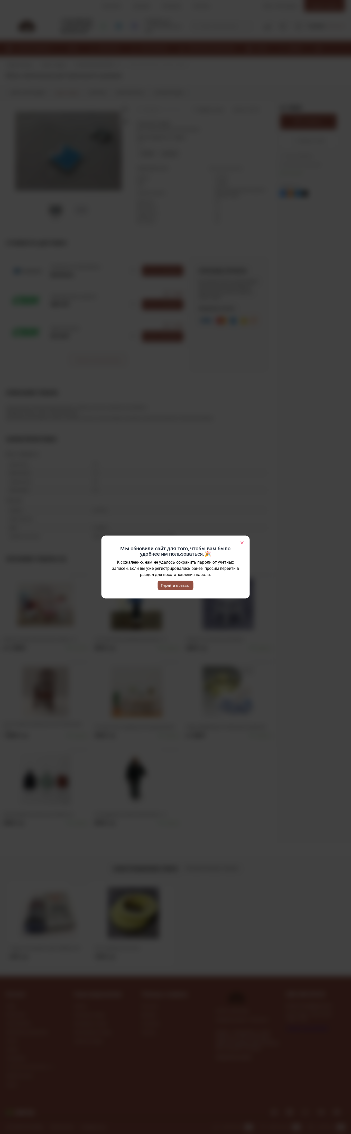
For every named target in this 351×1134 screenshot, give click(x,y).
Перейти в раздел (175, 585)
